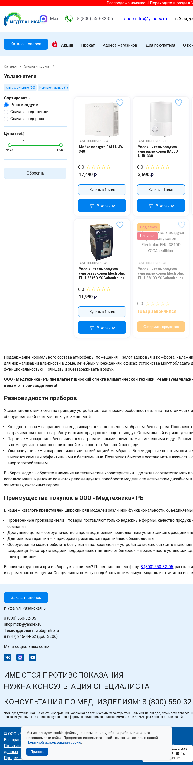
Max (54, 18)
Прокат (88, 45)
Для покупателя (160, 45)
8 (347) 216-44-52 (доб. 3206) (31, 636)
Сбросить (35, 173)
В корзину (105, 206)
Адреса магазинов (120, 45)
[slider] (9, 145)
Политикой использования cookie (53, 742)
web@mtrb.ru (31, 630)
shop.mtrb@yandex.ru (145, 18)
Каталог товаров (26, 44)
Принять (37, 752)
